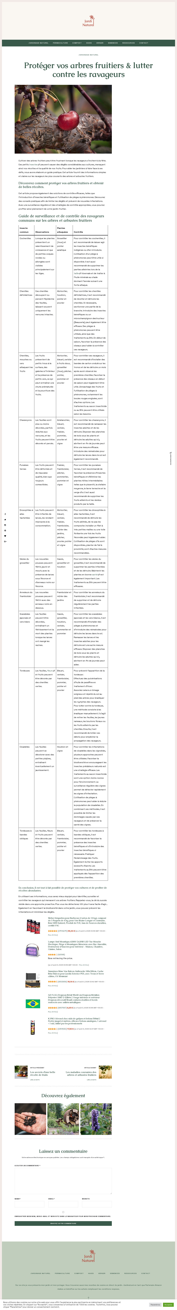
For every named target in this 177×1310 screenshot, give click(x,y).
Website (86, 1195)
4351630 (62, 1025)
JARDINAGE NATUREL (38, 43)
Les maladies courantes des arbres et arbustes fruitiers (81, 1070)
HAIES (89, 43)
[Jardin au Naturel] (88, 20)
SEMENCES (113, 43)
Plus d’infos (52, 935)
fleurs (50, 670)
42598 (61, 954)
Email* (51, 1195)
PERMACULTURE (60, 43)
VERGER (100, 43)
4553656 (62, 978)
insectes (33, 164)
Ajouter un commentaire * (27, 1162)
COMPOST (77, 43)
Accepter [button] (168, 1305)
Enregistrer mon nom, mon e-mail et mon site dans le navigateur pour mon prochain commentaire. (63, 1212)
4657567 (62, 1004)
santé (95, 574)
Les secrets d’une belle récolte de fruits (42, 1070)
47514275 (62, 931)
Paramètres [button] (155, 1305)
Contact (143, 43)
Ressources (128, 43)
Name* (18, 1195)
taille (76, 273)
